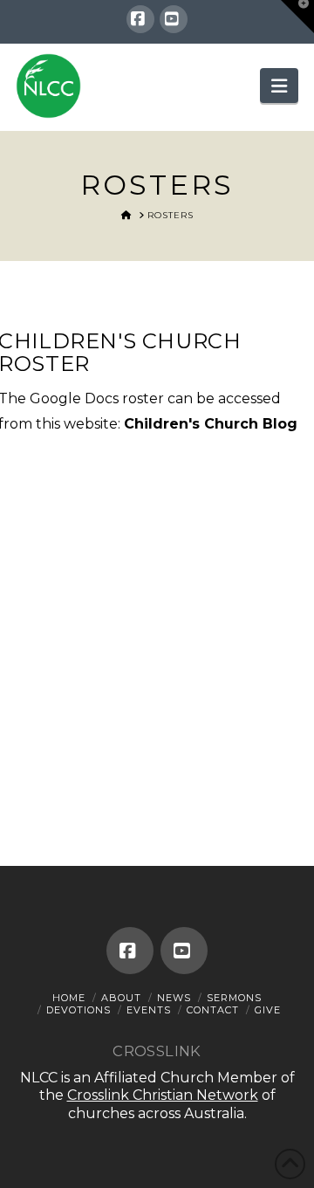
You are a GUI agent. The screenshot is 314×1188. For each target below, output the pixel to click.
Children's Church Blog (210, 423)
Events (148, 1010)
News (174, 998)
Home (68, 998)
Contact (213, 1010)
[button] (279, 85)
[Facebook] (140, 19)
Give (268, 1010)
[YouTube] (174, 19)
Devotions (78, 1010)
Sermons (234, 998)
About (121, 998)
